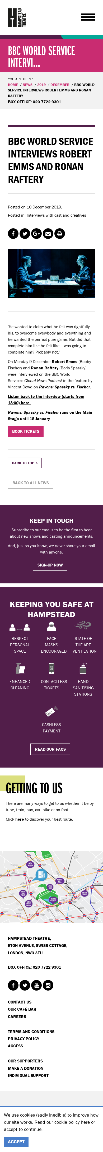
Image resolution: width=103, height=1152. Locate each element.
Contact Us (19, 1002)
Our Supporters (25, 1060)
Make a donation (25, 1068)
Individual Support (28, 1075)
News (27, 84)
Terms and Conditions (31, 1031)
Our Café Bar (22, 1009)
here (85, 1122)
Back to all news (30, 482)
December (59, 84)
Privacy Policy (23, 1038)
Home (13, 84)
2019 (41, 84)
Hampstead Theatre (17, 17)
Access (15, 1045)
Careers (17, 1016)
